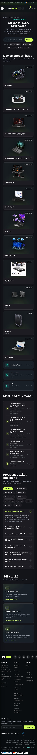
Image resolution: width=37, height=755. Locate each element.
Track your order (18, 688)
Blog (27, 669)
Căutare (28, 39)
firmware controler (15, 44)
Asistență (19, 2)
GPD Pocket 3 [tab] (21, 497)
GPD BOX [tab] (7, 505)
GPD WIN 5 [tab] (8, 488)
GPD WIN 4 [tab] (20, 493)
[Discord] (15, 657)
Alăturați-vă (29, 727)
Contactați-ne (29, 680)
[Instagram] (28, 657)
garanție (27, 47)
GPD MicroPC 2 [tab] (9, 501)
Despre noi (29, 677)
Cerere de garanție (18, 680)
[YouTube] (24, 657)
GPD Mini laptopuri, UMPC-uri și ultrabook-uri (6, 677)
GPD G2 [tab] (29, 501)
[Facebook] (32, 657)
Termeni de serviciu (17, 704)
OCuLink (19, 47)
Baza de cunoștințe (29, 673)
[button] (32, 8)
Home (27, 665)
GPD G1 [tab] (20, 501)
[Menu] (2, 8)
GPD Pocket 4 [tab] (9, 497)
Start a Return (19, 684)
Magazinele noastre (17, 666)
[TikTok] (19, 657)
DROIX (28, 747)
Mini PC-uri (4, 683)
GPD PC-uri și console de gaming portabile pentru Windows (6, 668)
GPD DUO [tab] (17, 505)
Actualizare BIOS (27, 44)
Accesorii (4, 686)
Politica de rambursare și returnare (17, 710)
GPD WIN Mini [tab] (9, 493)
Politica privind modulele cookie (18, 694)
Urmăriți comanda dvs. (19, 675)
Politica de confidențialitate (18, 699)
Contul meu (17, 670)
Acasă (5, 17)
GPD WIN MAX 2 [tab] (20, 488)
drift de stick (11, 47)
